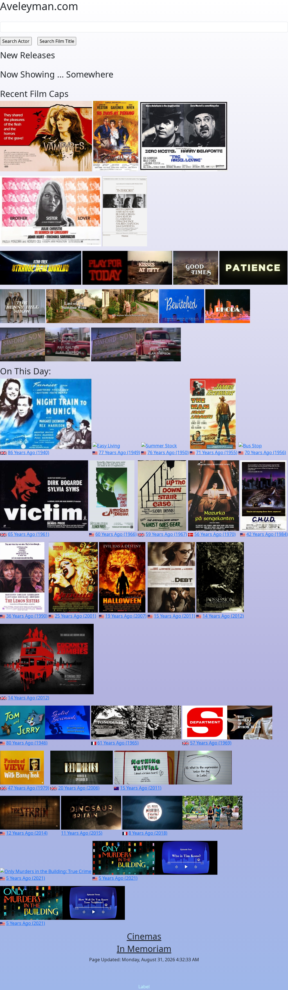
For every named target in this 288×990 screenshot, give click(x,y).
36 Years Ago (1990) (27, 616)
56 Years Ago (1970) (215, 534)
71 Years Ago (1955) (216, 452)
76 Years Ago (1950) (168, 452)
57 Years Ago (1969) (210, 743)
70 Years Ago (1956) (265, 452)
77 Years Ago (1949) (119, 452)
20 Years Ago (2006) (79, 788)
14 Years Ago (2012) (223, 616)
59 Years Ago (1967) (166, 534)
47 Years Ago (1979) (28, 788)
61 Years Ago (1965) (118, 743)
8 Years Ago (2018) (148, 833)
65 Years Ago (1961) (28, 534)
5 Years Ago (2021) (25, 878)
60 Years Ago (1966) (116, 534)
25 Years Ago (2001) (75, 616)
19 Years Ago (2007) (126, 616)
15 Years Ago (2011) (174, 616)
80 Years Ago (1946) (27, 743)
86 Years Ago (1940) (28, 452)
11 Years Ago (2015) (81, 833)
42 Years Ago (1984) (267, 534)
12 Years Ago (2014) (27, 833)
